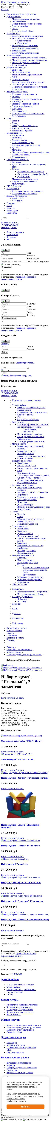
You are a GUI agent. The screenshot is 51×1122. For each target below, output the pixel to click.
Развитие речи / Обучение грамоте (28, 82)
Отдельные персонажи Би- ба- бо (32, 174)
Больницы (16, 138)
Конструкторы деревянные (24, 38)
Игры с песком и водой (23, 142)
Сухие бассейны (19, 65)
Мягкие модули (14, 55)
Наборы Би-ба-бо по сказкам (30, 172)
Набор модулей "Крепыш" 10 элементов (21, 882)
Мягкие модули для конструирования (29, 60)
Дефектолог (17, 198)
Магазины (16, 150)
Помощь (10, 640)
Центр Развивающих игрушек (15, 2)
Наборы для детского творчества (27, 99)
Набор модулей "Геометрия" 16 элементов (22, 901)
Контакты (11, 237)
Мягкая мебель (19, 21)
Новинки (11, 203)
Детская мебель (14, 16)
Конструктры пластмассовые (25, 48)
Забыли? (5, 344)
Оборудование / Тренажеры (25, 125)
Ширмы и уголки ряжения (24, 181)
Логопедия (17, 201)
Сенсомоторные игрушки (24, 84)
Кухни (15, 147)
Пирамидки (17, 101)
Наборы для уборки (21, 155)
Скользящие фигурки (22, 106)
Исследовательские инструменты (27, 191)
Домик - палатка (19, 140)
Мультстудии (18, 184)
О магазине (12, 635)
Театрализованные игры (18, 159)
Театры (15, 169)
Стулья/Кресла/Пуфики (23, 31)
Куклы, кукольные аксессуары (26, 145)
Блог (9, 239)
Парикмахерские (20, 157)
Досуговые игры (19, 111)
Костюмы (16, 162)
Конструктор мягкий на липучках (27, 36)
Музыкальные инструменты (25, 179)
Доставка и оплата (15, 232)
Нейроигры (12, 213)
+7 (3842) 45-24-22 (9, 225)
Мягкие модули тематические (26, 62)
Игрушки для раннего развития (21, 14)
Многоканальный (9, 223)
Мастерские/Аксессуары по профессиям (30, 152)
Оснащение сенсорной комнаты (27, 24)
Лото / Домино (19, 116)
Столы (15, 28)
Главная (10, 647)
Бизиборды (17, 70)
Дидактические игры (16, 67)
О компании (12, 234)
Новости (11, 633)
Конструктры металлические (25, 53)
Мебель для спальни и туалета (26, 19)
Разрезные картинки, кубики (25, 104)
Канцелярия (12, 210)
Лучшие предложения (17, 628)
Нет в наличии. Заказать (12, 698)
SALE (9, 205)
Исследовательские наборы (24, 193)
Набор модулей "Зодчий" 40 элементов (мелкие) (24, 778)
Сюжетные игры (14, 133)
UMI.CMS (17, 974)
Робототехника (19, 50)
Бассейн (15, 121)
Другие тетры (23, 176)
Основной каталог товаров (19, 649)
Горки (15, 123)
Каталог (5, 9)
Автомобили (18, 135)
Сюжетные (22, 43)
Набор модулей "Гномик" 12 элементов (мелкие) (25, 920)
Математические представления (27, 75)
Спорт (9, 118)
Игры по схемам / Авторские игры (28, 113)
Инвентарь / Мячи (20, 128)
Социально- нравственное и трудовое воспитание (30, 481)
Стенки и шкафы (20, 26)
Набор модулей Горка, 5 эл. (14, 864)
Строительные (24, 41)
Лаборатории (13, 188)
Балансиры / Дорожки (22, 130)
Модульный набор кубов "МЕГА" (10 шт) (21, 741)
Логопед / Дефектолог (17, 196)
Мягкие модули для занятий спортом (29, 58)
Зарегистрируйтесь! (25, 363)
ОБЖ (14, 77)
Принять (25, 1107)
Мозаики (16, 96)
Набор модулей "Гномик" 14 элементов (20, 846)
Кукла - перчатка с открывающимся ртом (27, 561)
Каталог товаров (14, 630)
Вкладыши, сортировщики (24, 94)
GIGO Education (14, 186)
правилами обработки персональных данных (18, 278)
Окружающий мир (20, 79)
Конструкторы (13, 33)
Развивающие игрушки (17, 92)
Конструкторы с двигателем (25, 45)
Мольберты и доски (21, 72)
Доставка (11, 208)
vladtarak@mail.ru (9, 227)
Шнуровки (17, 108)
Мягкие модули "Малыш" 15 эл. (17, 759)
